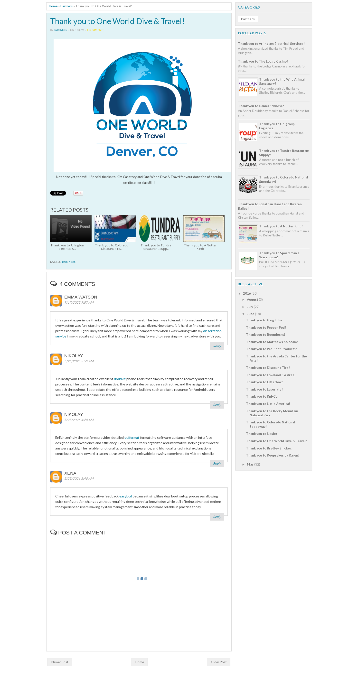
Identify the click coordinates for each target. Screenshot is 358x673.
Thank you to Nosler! (262, 434)
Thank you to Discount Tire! (268, 368)
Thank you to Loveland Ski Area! (270, 375)
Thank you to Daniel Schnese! (261, 106)
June (250, 314)
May (250, 464)
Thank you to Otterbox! (264, 382)
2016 (247, 293)
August (252, 299)
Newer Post (59, 662)
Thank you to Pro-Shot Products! (271, 349)
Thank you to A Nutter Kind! (281, 226)
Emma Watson (80, 297)
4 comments (95, 29)
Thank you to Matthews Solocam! (272, 342)
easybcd (125, 496)
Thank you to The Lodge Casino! (263, 61)
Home (53, 6)
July (250, 307)
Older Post (218, 662)
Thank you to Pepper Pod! (266, 327)
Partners (66, 6)
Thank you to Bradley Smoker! (269, 448)
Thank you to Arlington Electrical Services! (271, 44)
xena (70, 473)
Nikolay (73, 355)
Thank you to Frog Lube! (264, 320)
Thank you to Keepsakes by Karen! (272, 455)
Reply (217, 346)
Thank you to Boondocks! (265, 334)
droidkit (120, 379)
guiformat (131, 437)
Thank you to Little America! (268, 404)
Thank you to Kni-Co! (262, 396)
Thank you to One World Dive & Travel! (117, 21)
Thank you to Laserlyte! (264, 389)
